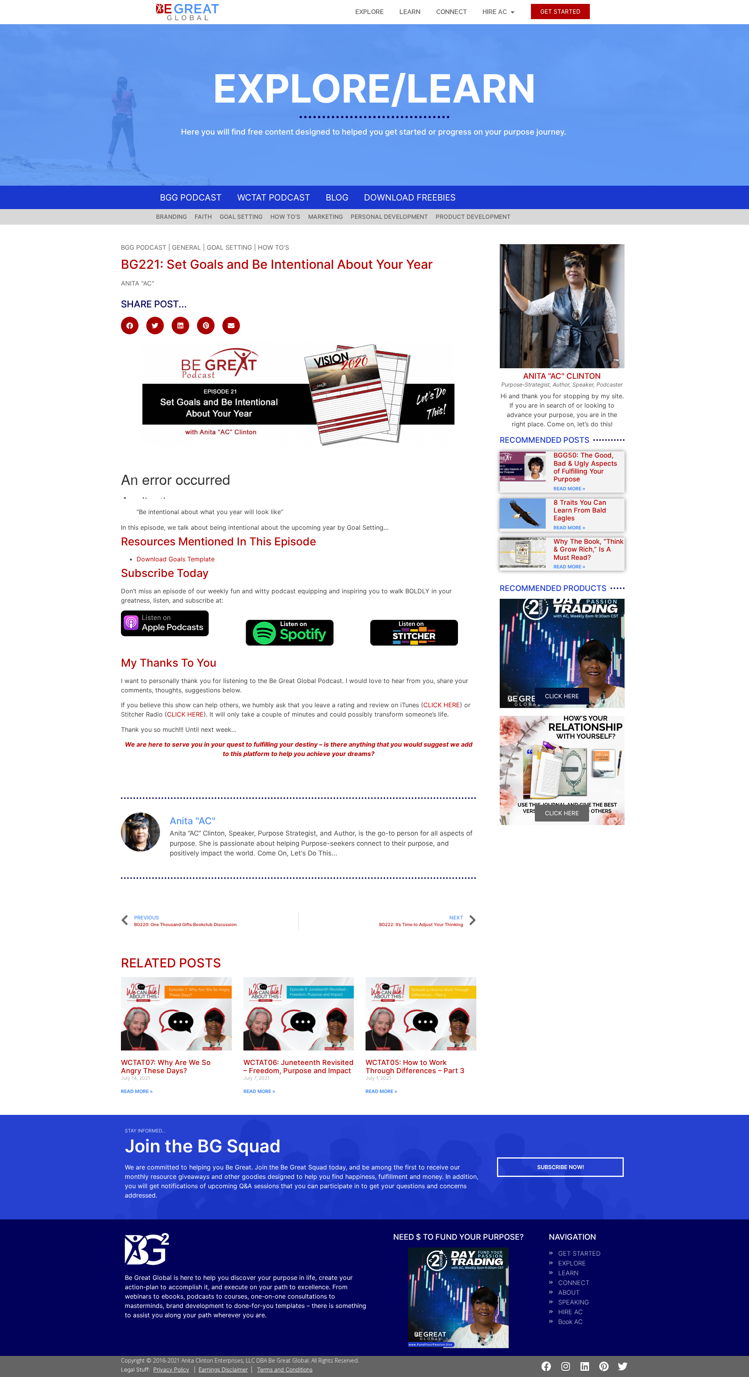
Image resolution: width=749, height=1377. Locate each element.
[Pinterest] (604, 1366)
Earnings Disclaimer (223, 1369)
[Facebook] (546, 1366)
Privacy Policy (171, 1369)
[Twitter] (623, 1366)
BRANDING (171, 216)
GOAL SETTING (241, 216)
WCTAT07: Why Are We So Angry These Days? (166, 1066)
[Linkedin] (584, 1366)
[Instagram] (565, 1366)
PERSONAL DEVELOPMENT (389, 216)
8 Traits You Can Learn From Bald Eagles (580, 510)
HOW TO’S (285, 216)
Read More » (570, 489)
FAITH (203, 216)
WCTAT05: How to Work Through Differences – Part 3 (415, 1066)
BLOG (337, 197)
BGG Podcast (143, 247)
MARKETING (325, 216)
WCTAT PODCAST (273, 197)
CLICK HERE (441, 705)
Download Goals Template (176, 559)
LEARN (410, 12)
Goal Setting (229, 247)
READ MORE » (137, 1091)
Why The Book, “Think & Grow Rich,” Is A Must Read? (588, 549)
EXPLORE (369, 12)
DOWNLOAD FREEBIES (410, 197)
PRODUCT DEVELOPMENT (473, 216)
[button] (129, 325)
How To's (273, 247)
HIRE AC (495, 12)
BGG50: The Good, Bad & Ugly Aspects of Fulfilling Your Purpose (585, 467)
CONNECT (451, 12)
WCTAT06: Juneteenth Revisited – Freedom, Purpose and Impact (298, 1066)
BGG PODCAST (191, 197)
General (186, 247)
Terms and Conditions (284, 1369)
